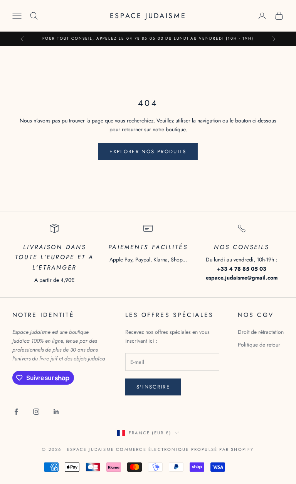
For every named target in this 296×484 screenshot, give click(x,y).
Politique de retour (259, 344)
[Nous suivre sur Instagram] (36, 411)
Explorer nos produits (147, 151)
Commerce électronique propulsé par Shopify (185, 449)
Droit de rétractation (261, 332)
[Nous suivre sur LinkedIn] (56, 411)
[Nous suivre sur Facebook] (16, 411)
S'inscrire (153, 386)
